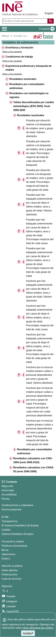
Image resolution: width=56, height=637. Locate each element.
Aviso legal (8, 490)
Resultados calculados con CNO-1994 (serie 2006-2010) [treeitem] (32, 460)
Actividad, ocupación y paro (26, 36)
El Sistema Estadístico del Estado (20, 525)
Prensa (5, 498)
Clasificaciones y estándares (17, 505)
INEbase (5, 36)
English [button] (49, 13)
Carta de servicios (11, 578)
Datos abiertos (10, 570)
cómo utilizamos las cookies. (38, 627)
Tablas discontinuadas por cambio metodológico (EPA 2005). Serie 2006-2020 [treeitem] (33, 106)
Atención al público (12, 566)
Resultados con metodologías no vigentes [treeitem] (29, 95)
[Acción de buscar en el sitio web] (50, 21)
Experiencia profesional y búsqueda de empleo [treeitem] (28, 68)
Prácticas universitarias (14, 545)
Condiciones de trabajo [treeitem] (19, 56)
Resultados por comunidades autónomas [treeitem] (26, 86)
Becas (5, 550)
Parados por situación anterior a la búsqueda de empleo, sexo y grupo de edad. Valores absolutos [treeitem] (39, 128)
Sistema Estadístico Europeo (17, 534)
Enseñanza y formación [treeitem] (19, 47)
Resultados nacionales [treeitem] (22, 79)
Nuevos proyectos (11, 509)
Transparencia (9, 521)
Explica (6, 558)
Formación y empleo (13, 541)
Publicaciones (9, 574)
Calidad (6, 529)
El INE (5, 517)
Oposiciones (8, 554)
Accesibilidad (9, 494)
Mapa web (7, 486)
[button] (46, 29)
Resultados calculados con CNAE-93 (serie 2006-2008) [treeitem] (33, 469)
